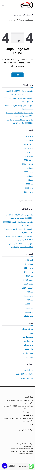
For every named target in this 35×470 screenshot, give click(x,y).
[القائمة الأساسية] (3, 5)
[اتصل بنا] (4, 466)
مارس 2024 (28, 144)
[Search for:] (17, 200)
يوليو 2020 (29, 176)
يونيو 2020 (29, 180)
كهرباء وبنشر (28, 357)
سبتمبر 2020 (28, 172)
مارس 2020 (28, 192)
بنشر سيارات (21, 430)
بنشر (31, 333)
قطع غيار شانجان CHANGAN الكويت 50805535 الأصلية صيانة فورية (19, 92)
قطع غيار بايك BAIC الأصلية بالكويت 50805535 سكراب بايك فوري (20, 121)
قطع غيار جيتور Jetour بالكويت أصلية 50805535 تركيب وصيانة (19, 114)
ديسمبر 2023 (28, 156)
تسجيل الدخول (28, 370)
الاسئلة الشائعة (29, 397)
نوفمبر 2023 (28, 160)
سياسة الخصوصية (28, 415)
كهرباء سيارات (28, 353)
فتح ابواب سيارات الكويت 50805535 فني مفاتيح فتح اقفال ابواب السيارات (18, 419)
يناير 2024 (29, 152)
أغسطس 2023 (27, 164)
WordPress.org (27, 378)
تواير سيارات (28, 341)
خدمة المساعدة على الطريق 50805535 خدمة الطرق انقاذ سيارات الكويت (17, 407)
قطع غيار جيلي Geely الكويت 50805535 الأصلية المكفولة (18, 107)
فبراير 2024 (28, 148)
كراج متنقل (29, 349)
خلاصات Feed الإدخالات (24, 374)
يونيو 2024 (29, 140)
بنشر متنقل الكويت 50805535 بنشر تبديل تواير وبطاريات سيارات (19, 401)
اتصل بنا (31, 394)
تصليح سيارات (28, 337)
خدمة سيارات (28, 345)
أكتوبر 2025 (28, 136)
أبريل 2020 (29, 188)
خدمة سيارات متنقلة (27, 412)
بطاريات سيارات (27, 329)
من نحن (31, 424)
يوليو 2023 (29, 168)
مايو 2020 (29, 184)
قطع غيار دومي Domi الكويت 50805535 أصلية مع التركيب (18, 99)
